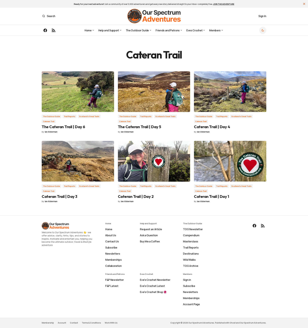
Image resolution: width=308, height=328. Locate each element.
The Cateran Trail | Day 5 (139, 126)
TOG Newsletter (193, 229)
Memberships (113, 260)
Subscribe (111, 247)
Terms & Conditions (91, 322)
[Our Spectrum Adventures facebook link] (45, 30)
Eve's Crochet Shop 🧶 (153, 292)
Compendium (191, 235)
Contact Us (112, 241)
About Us (110, 235)
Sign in (187, 280)
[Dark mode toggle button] (262, 30)
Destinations (191, 253)
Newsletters (112, 253)
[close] (304, 3)
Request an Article (151, 229)
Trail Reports (69, 116)
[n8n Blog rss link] (53, 30)
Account (62, 322)
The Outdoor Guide (51, 116)
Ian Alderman (51, 131)
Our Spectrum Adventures (253, 322)
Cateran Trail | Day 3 (59, 196)
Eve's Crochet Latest (152, 286)
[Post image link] (78, 91)
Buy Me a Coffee (150, 241)
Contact (74, 322)
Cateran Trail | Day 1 (211, 196)
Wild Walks (189, 260)
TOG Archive (190, 266)
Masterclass (190, 241)
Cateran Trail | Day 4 (212, 126)
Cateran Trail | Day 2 (136, 196)
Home (108, 229)
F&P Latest (111, 286)
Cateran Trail (48, 121)
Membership (48, 322)
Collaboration (113, 266)
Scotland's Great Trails (89, 116)
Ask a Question (149, 235)
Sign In (262, 16)
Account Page (191, 304)
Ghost (233, 322)
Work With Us (111, 322)
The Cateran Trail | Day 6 (63, 126)
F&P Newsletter (114, 280)
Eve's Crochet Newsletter (155, 280)
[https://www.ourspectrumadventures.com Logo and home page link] (154, 16)
